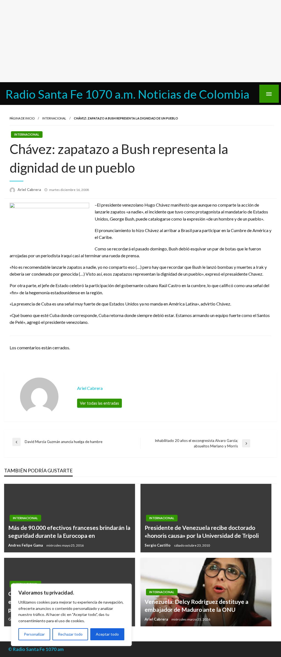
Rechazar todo (70, 634)
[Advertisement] (140, 41)
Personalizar (34, 634)
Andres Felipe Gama (26, 545)
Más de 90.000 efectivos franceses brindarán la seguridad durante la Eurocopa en (69, 531)
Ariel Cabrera (30, 189)
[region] (71, 615)
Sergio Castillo (158, 545)
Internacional (54, 118)
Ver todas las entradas (99, 403)
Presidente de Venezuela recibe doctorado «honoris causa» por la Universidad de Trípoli (202, 531)
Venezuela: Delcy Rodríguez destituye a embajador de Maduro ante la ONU (196, 605)
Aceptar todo (107, 634)
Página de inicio (22, 118)
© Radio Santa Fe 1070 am (36, 649)
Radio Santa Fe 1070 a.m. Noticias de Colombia (127, 94)
